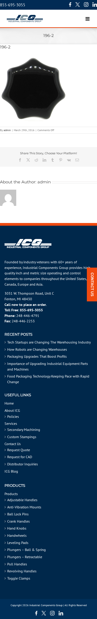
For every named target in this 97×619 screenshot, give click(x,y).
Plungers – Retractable (24, 557)
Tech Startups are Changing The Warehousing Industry (49, 342)
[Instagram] (86, 4)
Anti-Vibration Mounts (24, 507)
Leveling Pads (17, 542)
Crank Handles (18, 521)
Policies (13, 416)
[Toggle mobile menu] (87, 16)
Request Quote (18, 450)
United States (76, 278)
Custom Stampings (21, 437)
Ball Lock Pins (18, 514)
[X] (77, 4)
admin (7, 130)
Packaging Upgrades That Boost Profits (37, 356)
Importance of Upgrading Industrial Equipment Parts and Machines (47, 366)
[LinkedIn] (94, 4)
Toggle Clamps (18, 578)
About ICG (12, 410)
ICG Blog (11, 471)
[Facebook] (69, 4)
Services (11, 423)
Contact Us (13, 443)
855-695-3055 (12, 4)
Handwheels (17, 535)
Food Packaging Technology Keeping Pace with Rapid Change (48, 379)
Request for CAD (19, 457)
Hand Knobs (16, 528)
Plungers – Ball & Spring (26, 549)
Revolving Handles (22, 571)
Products (11, 494)
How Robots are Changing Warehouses (37, 349)
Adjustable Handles (22, 500)
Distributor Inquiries (22, 464)
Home (9, 403)
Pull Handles (17, 564)
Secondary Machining (23, 429)
